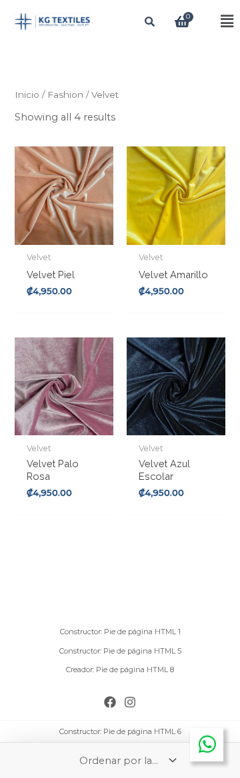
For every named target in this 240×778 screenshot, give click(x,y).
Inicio (27, 94)
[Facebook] (110, 702)
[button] (216, 21)
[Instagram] (130, 702)
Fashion (65, 94)
